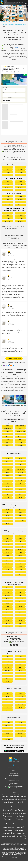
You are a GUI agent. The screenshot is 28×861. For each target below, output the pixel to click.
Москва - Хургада (8, 832)
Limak (7, 661)
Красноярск (20, 434)
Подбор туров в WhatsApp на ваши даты (14, 235)
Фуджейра (20, 478)
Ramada (7, 728)
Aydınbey (7, 675)
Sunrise (7, 696)
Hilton (20, 707)
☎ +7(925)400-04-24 (19, 149)
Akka (7, 681)
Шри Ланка (7, 494)
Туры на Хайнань (8, 816)
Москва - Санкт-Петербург (18, 826)
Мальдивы (7, 497)
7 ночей (7, 166)
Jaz (7, 707)
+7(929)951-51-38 (15, 238)
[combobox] (14, 90)
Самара (7, 442)
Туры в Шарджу (6, 813)
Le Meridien (20, 733)
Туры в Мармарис (21, 809)
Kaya (20, 664)
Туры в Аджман (14, 813)
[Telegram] (7, 365)
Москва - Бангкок (20, 832)
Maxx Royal (20, 659)
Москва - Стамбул (13, 838)
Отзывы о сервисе (14, 783)
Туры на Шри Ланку (14, 796)
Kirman (7, 664)
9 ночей (7, 169)
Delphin (20, 670)
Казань (20, 428)
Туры (6, 0)
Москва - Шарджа (22, 835)
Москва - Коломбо (6, 836)
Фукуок (20, 492)
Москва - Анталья (20, 829)
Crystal (7, 673)
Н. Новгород (7, 436)
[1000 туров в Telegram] (13, 765)
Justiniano (7, 667)
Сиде (7, 464)
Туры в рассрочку (14, 781)
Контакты (14, 770)
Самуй (7, 483)
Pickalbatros (20, 701)
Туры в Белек (13, 809)
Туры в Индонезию (21, 800)
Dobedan (7, 670)
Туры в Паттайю (6, 815)
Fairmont (7, 739)
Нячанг (20, 489)
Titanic (7, 656)
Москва (7, 425)
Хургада (7, 469)
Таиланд (7, 480)
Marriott (7, 733)
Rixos (20, 656)
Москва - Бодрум (8, 830)
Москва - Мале (22, 836)
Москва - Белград (22, 838)
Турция (7, 458)
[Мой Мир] (14, 365)
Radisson (7, 701)
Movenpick (20, 704)
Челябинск (20, 445)
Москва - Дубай (13, 835)
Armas (7, 678)
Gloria (20, 667)
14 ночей (20, 175)
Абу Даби (20, 472)
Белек (7, 461)
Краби (20, 483)
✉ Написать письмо (14, 773)
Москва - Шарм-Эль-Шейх (9, 833)
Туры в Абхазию (6, 794)
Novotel (7, 704)
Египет (20, 466)
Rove (20, 725)
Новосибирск (7, 434)
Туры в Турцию (14, 794)
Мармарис (7, 466)
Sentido (20, 699)
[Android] (9, 751)
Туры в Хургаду (21, 810)
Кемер (20, 461)
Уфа (7, 431)
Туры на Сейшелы (20, 797)
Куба (20, 494)
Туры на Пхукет (22, 813)
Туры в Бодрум (13, 810)
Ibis (7, 736)
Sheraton (7, 699)
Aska (20, 675)
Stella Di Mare (20, 696)
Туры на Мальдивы (8, 797)
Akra (20, 678)
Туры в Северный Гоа (8, 818)
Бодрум (20, 464)
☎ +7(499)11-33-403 (9, 149)
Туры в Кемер (6, 810)
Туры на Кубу (22, 796)
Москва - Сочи (6, 826)
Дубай (7, 475)
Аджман (20, 475)
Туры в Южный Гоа (20, 818)
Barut (20, 673)
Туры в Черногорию (8, 802)
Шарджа (7, 478)
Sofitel (20, 722)
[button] (26, 79)
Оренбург (20, 436)
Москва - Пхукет (21, 833)
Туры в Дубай (21, 812)
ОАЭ (7, 472)
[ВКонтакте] (9, 365)
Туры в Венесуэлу (6, 800)
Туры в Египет (5, 796)
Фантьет (7, 492)
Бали (20, 497)
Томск (20, 442)
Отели (9, 0)
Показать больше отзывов (14, 358)
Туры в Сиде (8, 819)
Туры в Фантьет (22, 815)
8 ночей (20, 166)
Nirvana (7, 659)
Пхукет (20, 486)
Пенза (7, 439)
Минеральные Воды (20, 431)
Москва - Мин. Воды (8, 829)
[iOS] (19, 751)
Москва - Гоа (15, 836)
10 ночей (20, 169)
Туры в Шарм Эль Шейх (9, 812)
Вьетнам (7, 489)
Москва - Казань (21, 827)
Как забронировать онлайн (14, 780)
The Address (7, 722)
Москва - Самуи (6, 835)
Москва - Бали (5, 838)
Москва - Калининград (8, 827)
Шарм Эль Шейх (20, 469)
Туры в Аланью (5, 809)
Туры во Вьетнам (22, 799)
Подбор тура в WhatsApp (15, 787)
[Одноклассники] (11, 365)
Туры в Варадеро (20, 816)
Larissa (20, 661)
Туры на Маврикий (6, 799)
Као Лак (7, 486)
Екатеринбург (7, 428)
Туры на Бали (20, 819)
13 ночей (7, 175)
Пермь (20, 439)
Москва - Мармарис (19, 830)
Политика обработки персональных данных (14, 786)
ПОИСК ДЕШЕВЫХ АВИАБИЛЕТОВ (14, 232)
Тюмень (7, 445)
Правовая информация (14, 784)
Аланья (20, 458)
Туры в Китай (14, 799)
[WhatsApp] (2, 365)
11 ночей (7, 172)
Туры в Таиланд (22, 794)
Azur (7, 710)
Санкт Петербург (20, 425)
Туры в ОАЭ (21, 802)
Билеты (13, 0)
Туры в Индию (13, 800)
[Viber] (4, 365)
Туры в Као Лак (14, 815)
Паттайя (20, 480)
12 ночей (20, 172)
